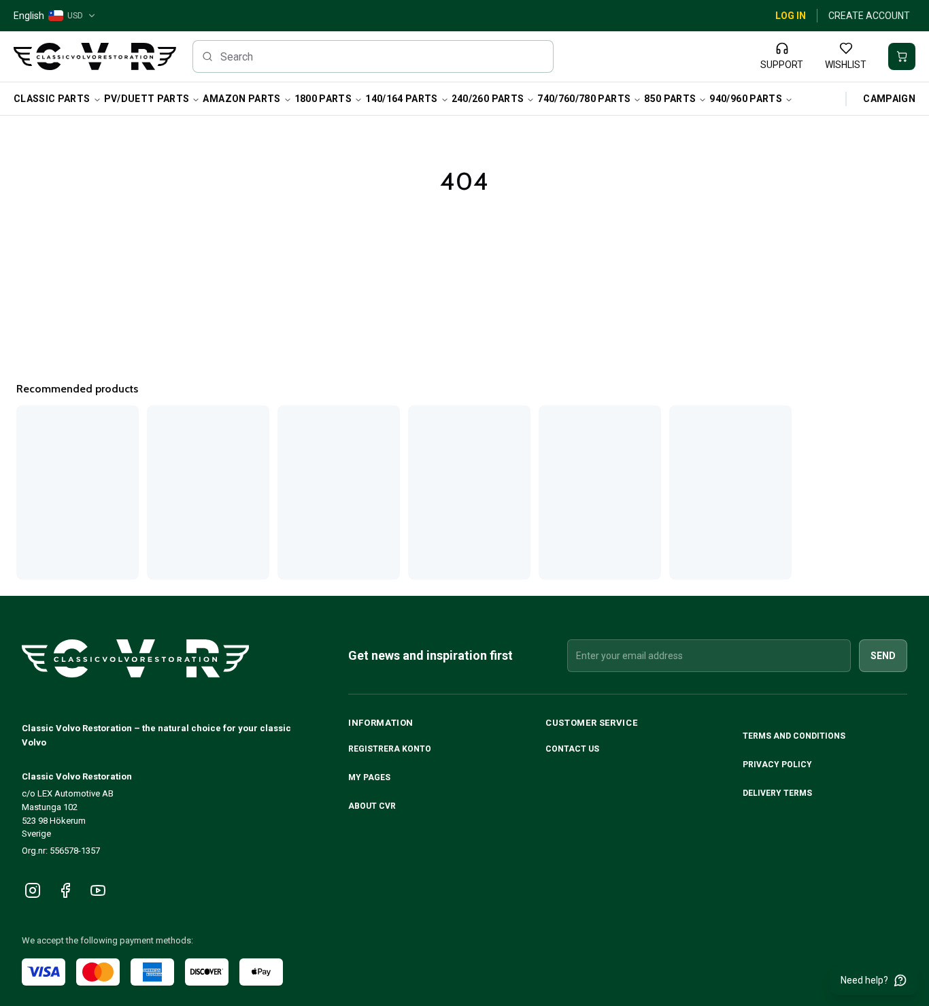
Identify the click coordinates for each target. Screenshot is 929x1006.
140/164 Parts (401, 98)
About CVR (372, 806)
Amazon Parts (241, 98)
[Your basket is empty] (901, 56)
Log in (790, 15)
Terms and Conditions (795, 736)
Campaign (889, 98)
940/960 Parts (745, 98)
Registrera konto (389, 749)
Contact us (572, 749)
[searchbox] (373, 56)
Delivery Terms (778, 793)
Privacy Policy (778, 764)
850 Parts (670, 98)
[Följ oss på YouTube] (98, 890)
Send (883, 655)
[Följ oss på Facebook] (65, 890)
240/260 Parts (488, 98)
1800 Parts (323, 98)
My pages (369, 777)
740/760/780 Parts (583, 98)
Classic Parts (52, 98)
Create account (869, 15)
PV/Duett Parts (147, 98)
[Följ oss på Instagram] (33, 890)
